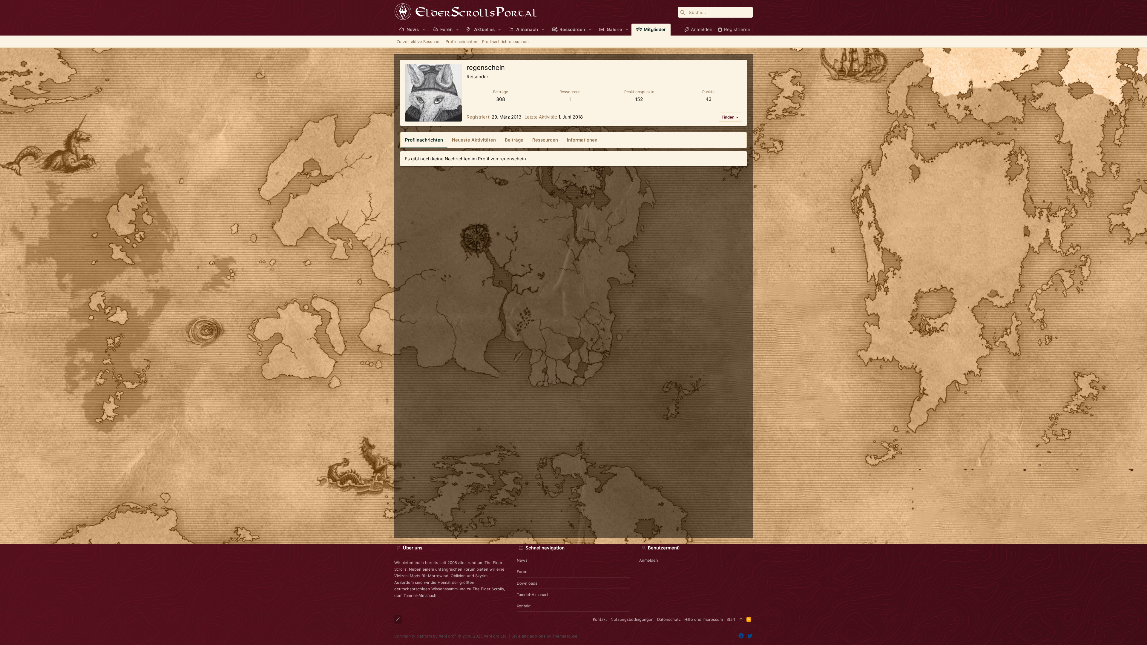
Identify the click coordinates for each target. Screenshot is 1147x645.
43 (708, 99)
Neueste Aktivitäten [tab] (474, 140)
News (522, 560)
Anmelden (648, 560)
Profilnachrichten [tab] (424, 140)
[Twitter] (750, 636)
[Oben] (741, 619)
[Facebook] (741, 636)
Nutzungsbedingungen (632, 619)
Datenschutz (669, 619)
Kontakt (524, 605)
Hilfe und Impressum (703, 619)
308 (500, 99)
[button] (423, 29)
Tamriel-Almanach (533, 594)
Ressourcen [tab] (545, 140)
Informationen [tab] (582, 140)
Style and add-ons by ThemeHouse (544, 636)
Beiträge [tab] (514, 140)
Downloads (527, 583)
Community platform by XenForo (451, 636)
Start (730, 619)
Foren (522, 571)
